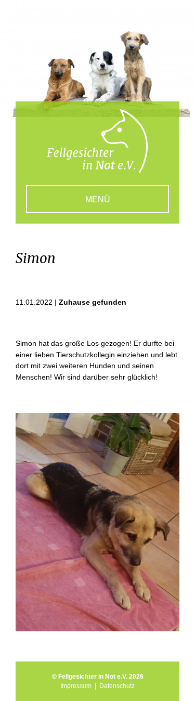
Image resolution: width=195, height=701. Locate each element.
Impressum (76, 686)
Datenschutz (117, 686)
